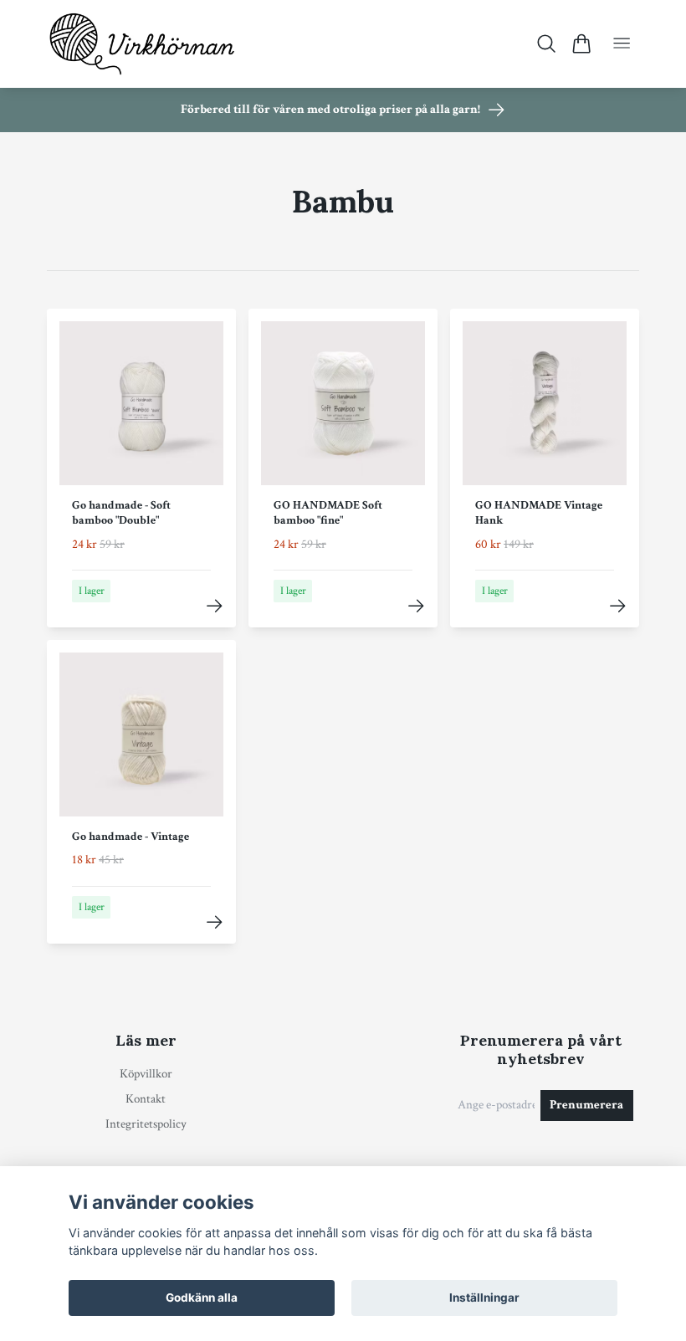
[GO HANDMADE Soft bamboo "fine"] (416, 606)
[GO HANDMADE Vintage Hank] (617, 606)
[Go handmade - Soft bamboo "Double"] (214, 606)
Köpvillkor (146, 1074)
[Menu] (621, 43)
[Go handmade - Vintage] (214, 922)
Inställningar (484, 1297)
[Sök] (547, 43)
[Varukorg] (581, 43)
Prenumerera (586, 1105)
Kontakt (145, 1099)
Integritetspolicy (146, 1124)
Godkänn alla (202, 1297)
